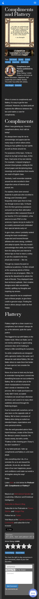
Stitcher (8, 511)
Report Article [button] (20, 553)
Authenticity (24, 62)
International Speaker (22, 494)
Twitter (18, 515)
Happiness (16, 62)
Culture (27, 59)
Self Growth (13, 59)
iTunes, (30, 508)
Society (21, 59)
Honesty (8, 62)
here (11, 483)
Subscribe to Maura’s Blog (15, 504)
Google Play (19, 511)
